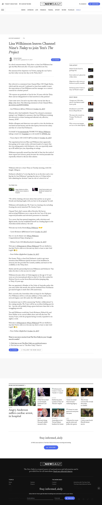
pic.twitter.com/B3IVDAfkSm (19, 105)
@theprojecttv (22, 246)
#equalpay (25, 134)
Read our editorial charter (62, 471)
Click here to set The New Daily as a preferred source (29, 343)
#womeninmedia (23, 132)
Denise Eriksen (18, 58)
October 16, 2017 (39, 109)
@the (10, 103)
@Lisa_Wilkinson (44, 132)
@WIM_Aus (46, 134)
